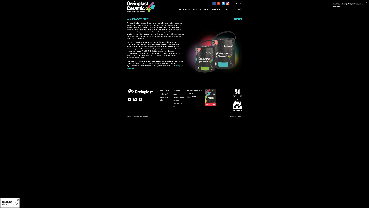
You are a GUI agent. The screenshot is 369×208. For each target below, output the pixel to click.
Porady (226, 9)
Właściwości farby (165, 94)
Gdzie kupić (237, 9)
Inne (174, 106)
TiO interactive (238, 116)
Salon (175, 94)
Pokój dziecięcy (177, 103)
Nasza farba (165, 90)
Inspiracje (196, 9)
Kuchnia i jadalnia (178, 97)
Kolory (162, 100)
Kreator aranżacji (212, 9)
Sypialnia (176, 100)
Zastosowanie (164, 97)
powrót (238, 19)
